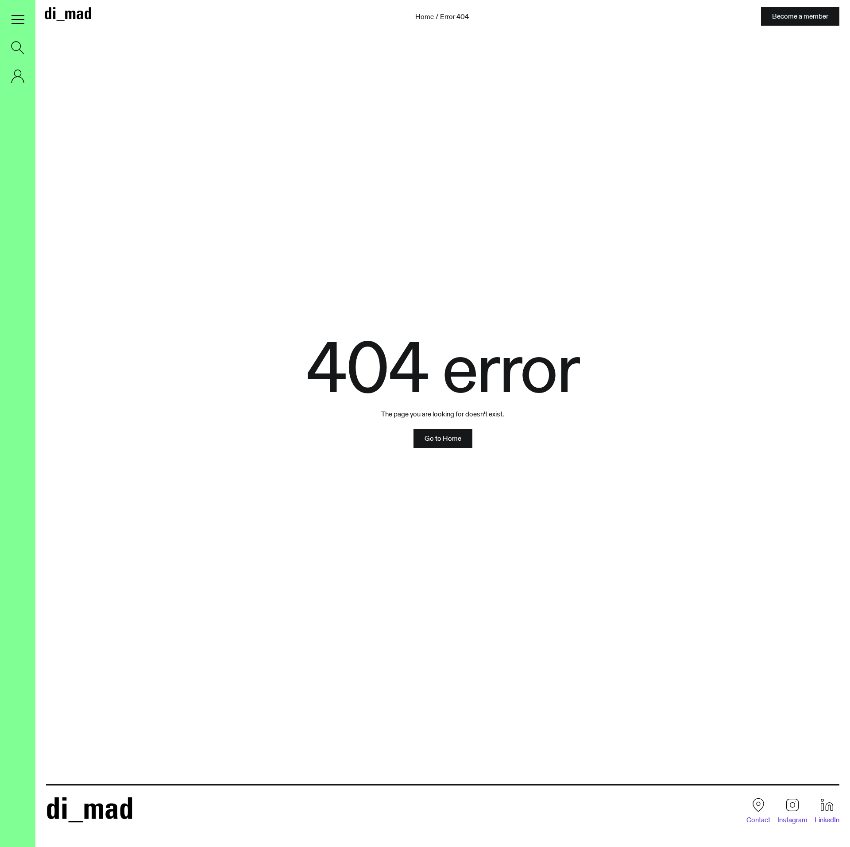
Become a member (800, 16)
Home (424, 16)
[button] (17, 19)
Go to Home (443, 438)
